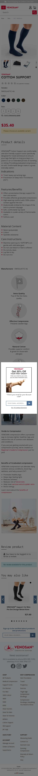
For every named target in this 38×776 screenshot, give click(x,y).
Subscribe (29, 403)
